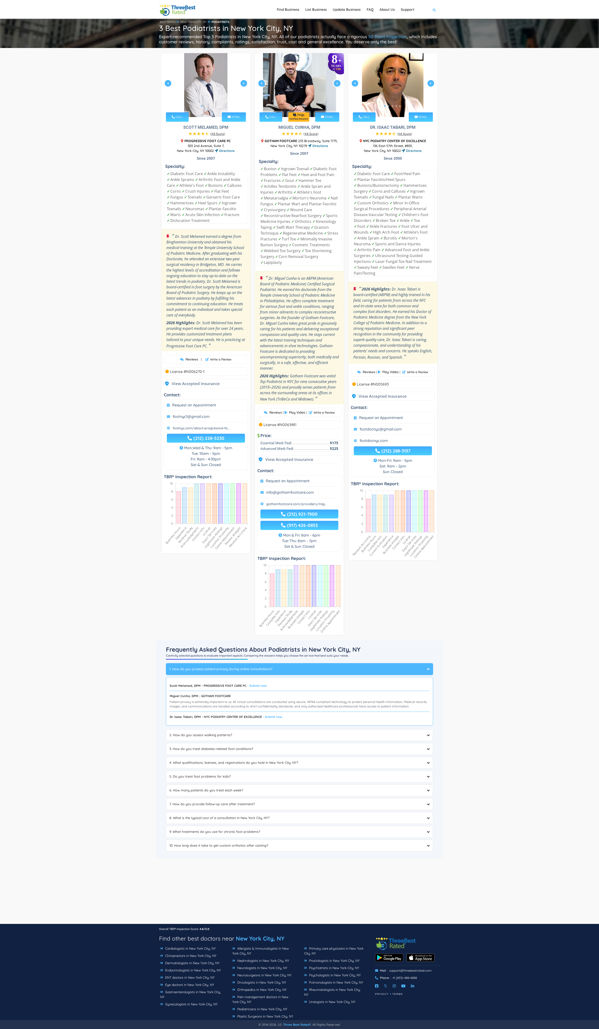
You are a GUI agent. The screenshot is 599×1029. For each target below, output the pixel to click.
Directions (226, 151)
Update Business (347, 9)
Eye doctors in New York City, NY (189, 985)
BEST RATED (168, 22)
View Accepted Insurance (191, 383)
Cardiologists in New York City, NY (190, 948)
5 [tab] (306, 106)
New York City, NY (260, 938)
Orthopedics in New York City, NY (261, 990)
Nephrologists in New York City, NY (262, 961)
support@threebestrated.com (410, 970)
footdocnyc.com (374, 440)
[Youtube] (403, 986)
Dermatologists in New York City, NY (191, 963)
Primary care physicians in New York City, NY (333, 951)
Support (407, 9)
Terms (397, 994)
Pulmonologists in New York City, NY (335, 982)
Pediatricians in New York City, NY (261, 1009)
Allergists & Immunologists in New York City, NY (260, 951)
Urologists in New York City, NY (331, 1002)
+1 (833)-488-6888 (404, 978)
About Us (387, 9)
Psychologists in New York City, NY (334, 975)
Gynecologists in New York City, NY (191, 1004)
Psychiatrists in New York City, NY (333, 968)
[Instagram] (394, 986)
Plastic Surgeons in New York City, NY (264, 1016)
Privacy (382, 994)
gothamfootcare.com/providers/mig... (296, 504)
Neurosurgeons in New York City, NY (264, 975)
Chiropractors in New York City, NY (190, 956)
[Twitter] (385, 986)
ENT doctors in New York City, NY (189, 977)
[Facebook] (376, 986)
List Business (316, 9)
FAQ (370, 9)
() (217, 134)
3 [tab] (209, 106)
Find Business (288, 9)
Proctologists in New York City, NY (334, 961)
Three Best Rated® (297, 1024)
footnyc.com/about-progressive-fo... (201, 428)
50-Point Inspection (387, 36)
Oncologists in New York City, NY (261, 982)
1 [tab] (201, 106)
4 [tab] (302, 106)
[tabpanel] (206, 85)
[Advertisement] (299, 891)
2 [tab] (205, 106)
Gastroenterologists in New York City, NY (190, 994)
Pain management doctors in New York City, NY (260, 999)
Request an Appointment (194, 405)
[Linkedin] (412, 986)
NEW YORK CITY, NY (193, 22)
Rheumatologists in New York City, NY (332, 992)
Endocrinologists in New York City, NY (192, 970)
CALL (179, 117)
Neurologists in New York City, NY (261, 968)
